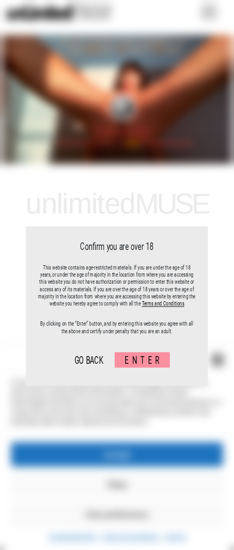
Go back (89, 359)
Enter (144, 359)
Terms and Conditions (163, 303)
